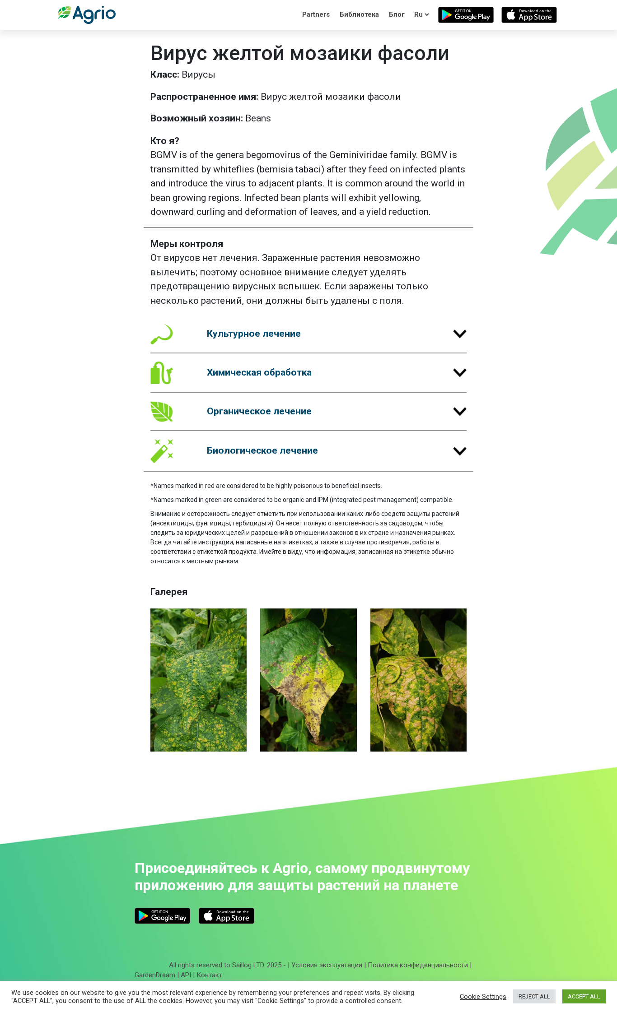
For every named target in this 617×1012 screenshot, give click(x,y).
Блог (397, 14)
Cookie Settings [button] (483, 997)
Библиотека (359, 14)
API (186, 975)
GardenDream (155, 975)
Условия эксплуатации (326, 965)
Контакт (209, 975)
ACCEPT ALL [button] (584, 996)
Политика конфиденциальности (418, 965)
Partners (316, 14)
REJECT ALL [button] (534, 996)
